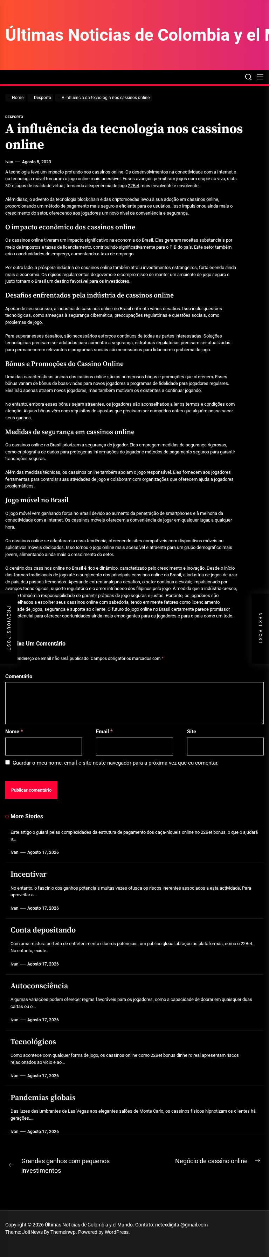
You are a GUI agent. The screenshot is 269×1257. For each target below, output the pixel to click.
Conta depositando (43, 930)
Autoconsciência (39, 986)
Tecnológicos (33, 1042)
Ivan (9, 161)
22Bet (133, 185)
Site (191, 731)
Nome (14, 731)
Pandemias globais (43, 1097)
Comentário (18, 676)
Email (104, 731)
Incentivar (29, 874)
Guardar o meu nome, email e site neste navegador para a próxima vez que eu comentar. (116, 763)
